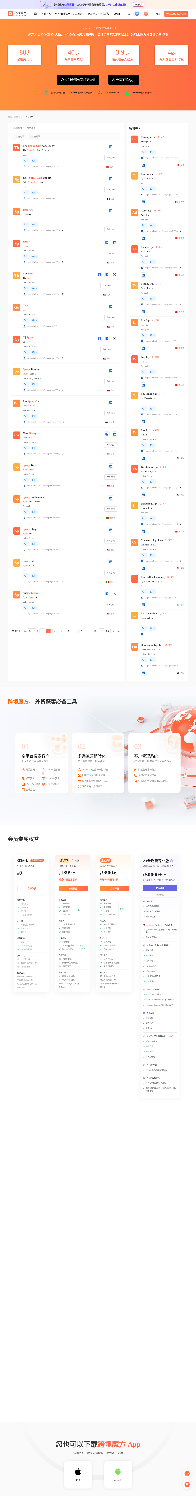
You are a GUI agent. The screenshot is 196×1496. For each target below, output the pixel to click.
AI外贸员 (46, 14)
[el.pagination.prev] (42, 630)
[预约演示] (187, 1484)
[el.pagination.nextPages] (88, 631)
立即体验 (138, 4)
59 (95, 631)
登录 (158, 14)
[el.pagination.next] (101, 630)
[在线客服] (187, 1473)
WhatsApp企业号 (62, 14)
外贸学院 (104, 14)
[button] (128, 13)
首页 (36, 14)
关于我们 (117, 14)
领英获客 (18, 117)
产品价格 (92, 14)
